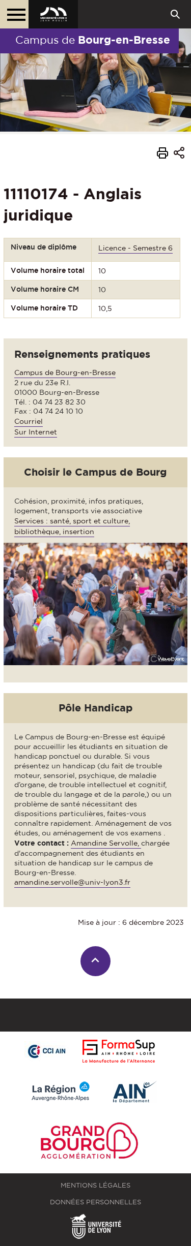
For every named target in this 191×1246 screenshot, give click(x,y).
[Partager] (179, 154)
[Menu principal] (14, 14)
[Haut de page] (95, 961)
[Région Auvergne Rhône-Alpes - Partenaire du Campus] (60, 1092)
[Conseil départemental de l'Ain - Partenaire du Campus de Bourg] (135, 1092)
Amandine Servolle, (106, 843)
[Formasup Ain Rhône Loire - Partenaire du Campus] (119, 1052)
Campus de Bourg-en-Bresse (65, 372)
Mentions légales (95, 1185)
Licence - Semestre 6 (135, 248)
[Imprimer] (162, 154)
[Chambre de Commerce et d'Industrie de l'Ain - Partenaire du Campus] (46, 1052)
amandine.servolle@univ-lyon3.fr (72, 882)
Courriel (28, 421)
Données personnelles (95, 1202)
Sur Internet (35, 432)
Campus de (92, 40)
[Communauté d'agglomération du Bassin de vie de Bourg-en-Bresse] (89, 1142)
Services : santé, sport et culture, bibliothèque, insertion (72, 526)
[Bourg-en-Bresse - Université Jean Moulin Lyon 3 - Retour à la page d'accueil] (53, 14)
